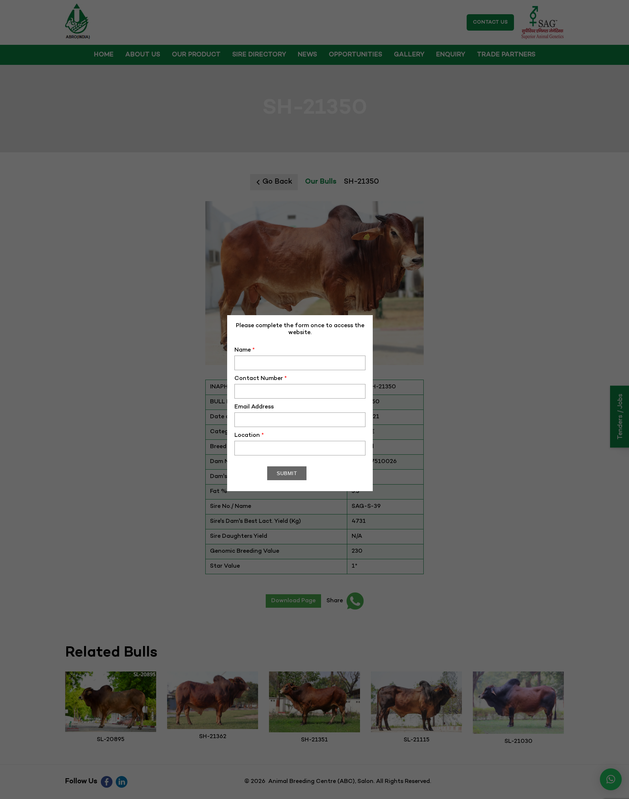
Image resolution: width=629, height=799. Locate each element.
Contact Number (260, 379)
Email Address (254, 407)
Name (244, 350)
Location (249, 435)
